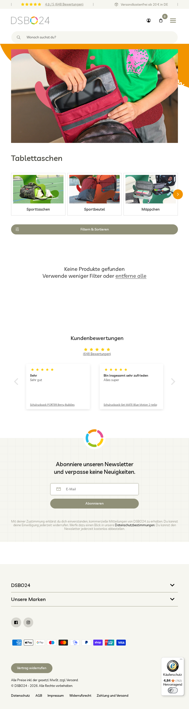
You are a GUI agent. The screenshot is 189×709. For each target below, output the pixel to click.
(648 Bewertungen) (97, 354)
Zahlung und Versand (112, 695)
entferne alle (130, 275)
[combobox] (94, 37)
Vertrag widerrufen (31, 668)
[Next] (178, 194)
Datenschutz (20, 695)
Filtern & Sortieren (94, 229)
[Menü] (181, 660)
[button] (17, 381)
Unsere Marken (28, 599)
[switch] (173, 690)
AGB (38, 695)
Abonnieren (94, 503)
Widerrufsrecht (80, 695)
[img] (97, 349)
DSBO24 (20, 585)
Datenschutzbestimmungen (135, 525)
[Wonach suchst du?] (19, 37)
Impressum (55, 695)
